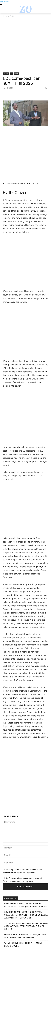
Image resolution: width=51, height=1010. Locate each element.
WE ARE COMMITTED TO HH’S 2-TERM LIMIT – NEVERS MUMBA (24, 944)
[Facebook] (5, 94)
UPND (16, 74)
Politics (12, 16)
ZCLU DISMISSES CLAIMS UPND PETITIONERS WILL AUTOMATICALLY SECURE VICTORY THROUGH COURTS (26, 926)
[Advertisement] (25, 45)
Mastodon (4, 1)
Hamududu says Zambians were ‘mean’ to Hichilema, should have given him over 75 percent (25, 905)
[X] (11, 94)
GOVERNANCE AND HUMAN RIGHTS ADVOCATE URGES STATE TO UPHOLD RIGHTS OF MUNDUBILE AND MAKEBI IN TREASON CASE (26, 915)
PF (11, 74)
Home (5, 16)
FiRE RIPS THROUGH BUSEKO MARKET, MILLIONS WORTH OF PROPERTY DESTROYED (25, 936)
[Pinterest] (18, 94)
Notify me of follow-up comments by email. (23, 878)
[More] (30, 94)
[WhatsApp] (24, 94)
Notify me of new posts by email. (19, 881)
